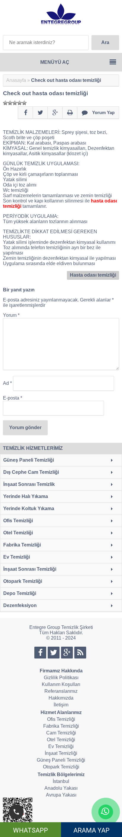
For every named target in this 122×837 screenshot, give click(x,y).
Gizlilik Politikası (61, 677)
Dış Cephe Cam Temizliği (31, 472)
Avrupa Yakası (61, 794)
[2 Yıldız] (10, 102)
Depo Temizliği (19, 593)
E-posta (12, 397)
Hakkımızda (61, 697)
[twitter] (40, 112)
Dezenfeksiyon (20, 605)
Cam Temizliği (61, 732)
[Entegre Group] (61, 22)
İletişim (61, 704)
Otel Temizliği (18, 532)
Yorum (11, 315)
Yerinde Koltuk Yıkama (28, 508)
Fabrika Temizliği (22, 544)
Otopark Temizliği (22, 581)
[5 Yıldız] (24, 102)
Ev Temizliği (16, 556)
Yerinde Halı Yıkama (25, 496)
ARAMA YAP (91, 830)
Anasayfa (16, 80)
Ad (7, 383)
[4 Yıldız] (19, 102)
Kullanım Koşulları (61, 684)
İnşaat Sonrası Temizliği (29, 569)
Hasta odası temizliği (93, 275)
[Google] (55, 112)
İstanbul (61, 781)
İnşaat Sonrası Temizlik (29, 484)
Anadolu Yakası (61, 788)
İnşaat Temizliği (61, 753)
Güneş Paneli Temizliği (28, 460)
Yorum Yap (103, 112)
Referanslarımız (61, 691)
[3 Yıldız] (14, 102)
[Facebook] (25, 112)
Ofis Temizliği (18, 520)
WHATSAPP (30, 830)
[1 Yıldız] (5, 102)
